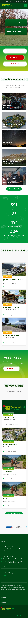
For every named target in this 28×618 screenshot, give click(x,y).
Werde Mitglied (14, 57)
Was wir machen (14, 64)
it (27, 1)
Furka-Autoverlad (8, 105)
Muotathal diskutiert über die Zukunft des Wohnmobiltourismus (13, 160)
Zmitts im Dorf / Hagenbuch (12, 307)
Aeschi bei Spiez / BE (10, 287)
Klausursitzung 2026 (9, 122)
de (23, 1)
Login (6, 1)
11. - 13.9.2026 (8, 414)
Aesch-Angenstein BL (10, 451)
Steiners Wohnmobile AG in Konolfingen (10, 179)
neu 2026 (7, 276)
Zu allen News (13, 189)
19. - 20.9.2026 (8, 468)
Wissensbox (14, 51)
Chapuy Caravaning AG (10, 444)
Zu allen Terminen (13, 513)
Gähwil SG (7, 506)
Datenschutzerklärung (6, 600)
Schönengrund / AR (10, 343)
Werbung (3, 602)
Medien (3, 594)
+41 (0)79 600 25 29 (21, 561)
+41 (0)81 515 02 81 (11, 561)
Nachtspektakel (7, 142)
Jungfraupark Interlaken (11, 424)
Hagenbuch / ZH (9, 315)
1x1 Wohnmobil (7, 471)
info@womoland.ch (10, 556)
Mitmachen (10, 368)
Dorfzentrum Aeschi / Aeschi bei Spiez (13, 280)
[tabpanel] (14, 23)
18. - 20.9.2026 (8, 441)
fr (25, 1)
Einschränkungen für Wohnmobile (10, 573)
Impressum (3, 597)
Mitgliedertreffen (8, 417)
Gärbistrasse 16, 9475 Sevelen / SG (14, 558)
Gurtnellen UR (8, 478)
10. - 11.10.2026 (8, 496)
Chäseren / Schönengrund (11, 335)
